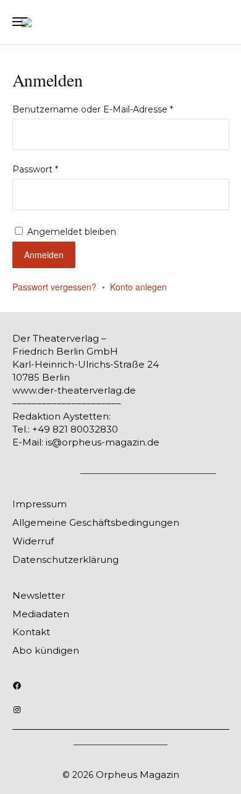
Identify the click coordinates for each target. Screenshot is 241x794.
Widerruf (33, 541)
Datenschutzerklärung (65, 559)
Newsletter (38, 595)
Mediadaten (40, 614)
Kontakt (31, 632)
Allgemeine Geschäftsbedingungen (95, 522)
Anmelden (44, 254)
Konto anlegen (138, 287)
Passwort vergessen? (54, 287)
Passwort (38, 169)
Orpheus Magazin (137, 774)
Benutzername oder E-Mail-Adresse (95, 109)
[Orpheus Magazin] (120, 22)
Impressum (39, 504)
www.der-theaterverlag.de (74, 390)
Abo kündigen (45, 650)
